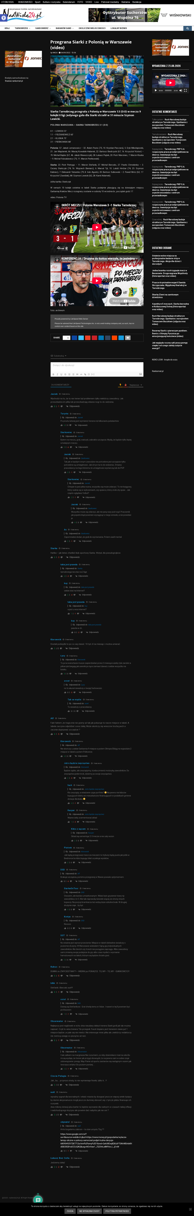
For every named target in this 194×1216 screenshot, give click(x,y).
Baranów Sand (63, 28)
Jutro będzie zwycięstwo (94, 789)
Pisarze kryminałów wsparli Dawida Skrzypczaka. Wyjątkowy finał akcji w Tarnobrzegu (169, 285)
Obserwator (82, 1052)
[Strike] (65, 374)
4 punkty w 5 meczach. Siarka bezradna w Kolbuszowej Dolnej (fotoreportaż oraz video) (170, 307)
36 (75, 53)
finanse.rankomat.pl (14, 81)
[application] (170, 82)
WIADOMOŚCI (25, 2)
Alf (79, 745)
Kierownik (81, 660)
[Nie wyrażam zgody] (190, 1209)
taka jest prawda (87, 587)
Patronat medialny (110, 2)
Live (96, 2)
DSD (82, 892)
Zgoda (70, 1211)
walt (79, 1126)
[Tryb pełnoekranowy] (185, 90)
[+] (92, 374)
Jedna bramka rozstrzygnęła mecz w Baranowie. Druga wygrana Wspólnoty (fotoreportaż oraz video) (170, 273)
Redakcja (136, 2)
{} (89, 374)
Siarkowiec (85, 458)
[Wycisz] (180, 90)
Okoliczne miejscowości (92, 28)
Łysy (83, 685)
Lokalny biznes (119, 28)
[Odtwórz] (155, 90)
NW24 (55, 53)
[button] (3, 18)
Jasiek (80, 417)
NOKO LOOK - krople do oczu (164, 360)
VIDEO (88, 2)
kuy (86, 606)
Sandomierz (41, 28)
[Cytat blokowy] (77, 374)
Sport (37, 2)
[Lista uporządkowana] (69, 374)
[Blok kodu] (81, 374)
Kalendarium (69, 2)
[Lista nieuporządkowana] (73, 374)
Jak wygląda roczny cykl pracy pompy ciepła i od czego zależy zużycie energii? (169, 345)
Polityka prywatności (117, 1211)
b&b (79, 1003)
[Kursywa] (57, 374)
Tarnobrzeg (21, 28)
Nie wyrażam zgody (89, 1211)
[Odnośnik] (85, 374)
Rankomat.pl (157, 371)
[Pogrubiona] (53, 374)
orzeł (86, 703)
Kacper (91, 833)
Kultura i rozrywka (51, 2)
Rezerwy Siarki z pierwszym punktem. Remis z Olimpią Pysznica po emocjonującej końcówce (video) (169, 333)
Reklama (125, 2)
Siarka (80, 568)
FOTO (80, 2)
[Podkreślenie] (61, 374)
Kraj (7, 28)
